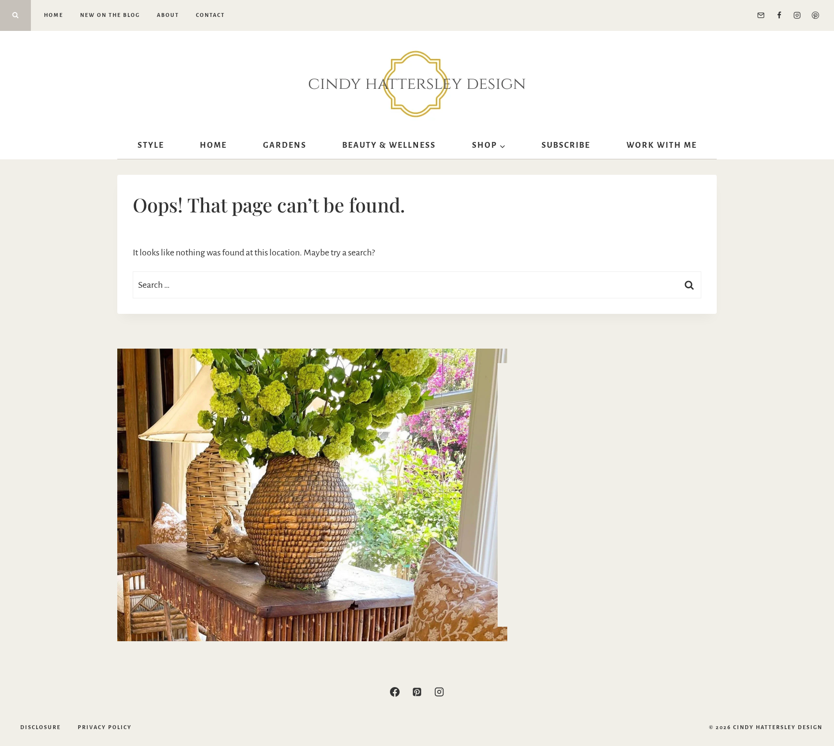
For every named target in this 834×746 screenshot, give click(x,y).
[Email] (761, 15)
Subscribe (566, 145)
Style (151, 145)
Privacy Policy (105, 727)
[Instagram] (797, 15)
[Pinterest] (815, 15)
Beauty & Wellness (389, 145)
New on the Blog (110, 15)
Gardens (284, 145)
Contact (210, 15)
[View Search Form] (15, 15)
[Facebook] (779, 15)
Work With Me (661, 145)
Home (53, 15)
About (168, 15)
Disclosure (40, 727)
